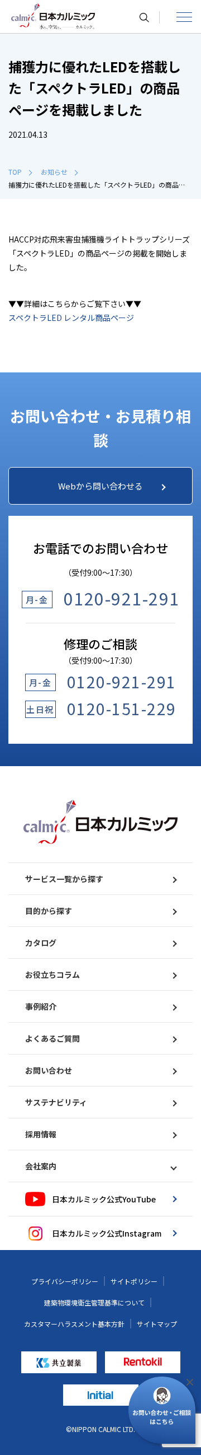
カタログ (40, 942)
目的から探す (48, 910)
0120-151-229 (121, 708)
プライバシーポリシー (64, 1281)
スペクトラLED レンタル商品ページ (71, 317)
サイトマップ (157, 1323)
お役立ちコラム (52, 974)
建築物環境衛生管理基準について (94, 1302)
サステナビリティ (56, 1102)
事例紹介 (40, 1006)
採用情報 (40, 1134)
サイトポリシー (134, 1281)
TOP (15, 171)
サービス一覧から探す (64, 878)
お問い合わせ (48, 1070)
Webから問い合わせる (100, 486)
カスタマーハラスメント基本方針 (74, 1323)
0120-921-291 (122, 598)
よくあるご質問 (52, 1038)
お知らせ (54, 171)
